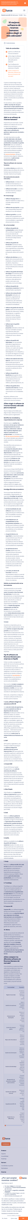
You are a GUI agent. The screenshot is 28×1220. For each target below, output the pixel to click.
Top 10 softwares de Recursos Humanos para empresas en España (14, 66)
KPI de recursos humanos (12, 436)
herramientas (16, 675)
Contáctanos (5, 1144)
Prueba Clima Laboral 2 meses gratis (8, 2)
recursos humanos (10, 154)
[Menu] (24, 10)
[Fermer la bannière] (25, 3)
